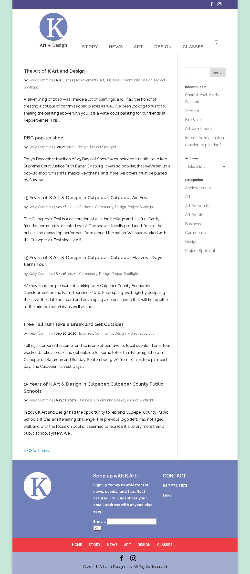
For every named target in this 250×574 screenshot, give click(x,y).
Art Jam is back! (199, 128)
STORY (90, 46)
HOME (77, 545)
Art (102, 80)
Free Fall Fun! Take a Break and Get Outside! (73, 324)
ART (139, 46)
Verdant (192, 111)
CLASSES (193, 46)
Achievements (87, 80)
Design (146, 80)
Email (168, 495)
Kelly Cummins (41, 80)
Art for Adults (197, 206)
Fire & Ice (193, 119)
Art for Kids (195, 215)
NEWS (116, 46)
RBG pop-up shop (43, 137)
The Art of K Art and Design (54, 71)
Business (113, 80)
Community (130, 80)
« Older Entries (37, 450)
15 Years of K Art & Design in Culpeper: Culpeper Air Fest (86, 197)
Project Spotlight (103, 147)
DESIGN (163, 46)
